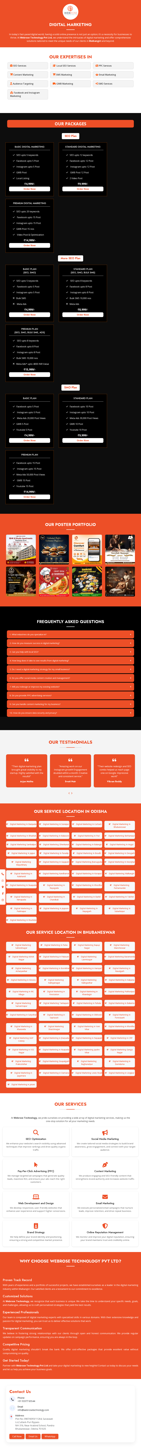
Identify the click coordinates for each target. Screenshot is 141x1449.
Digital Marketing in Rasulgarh (121, 969)
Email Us (33, 1436)
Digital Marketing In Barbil (88, 896)
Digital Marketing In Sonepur (55, 824)
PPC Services (105, 65)
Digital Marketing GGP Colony (23, 1039)
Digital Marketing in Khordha (121, 1026)
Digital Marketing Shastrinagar (56, 1028)
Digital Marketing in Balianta (121, 1003)
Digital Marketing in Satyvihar (22, 1014)
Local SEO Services (66, 65)
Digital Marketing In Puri (88, 835)
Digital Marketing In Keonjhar (121, 862)
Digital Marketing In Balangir (88, 844)
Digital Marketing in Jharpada (55, 1038)
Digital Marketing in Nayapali (88, 1038)
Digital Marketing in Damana (55, 1072)
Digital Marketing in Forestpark (121, 1016)
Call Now (16, 1436)
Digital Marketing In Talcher (121, 896)
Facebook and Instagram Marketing (25, 94)
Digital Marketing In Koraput (88, 873)
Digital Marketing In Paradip (56, 853)
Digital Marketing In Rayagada (55, 886)
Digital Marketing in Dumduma (121, 1062)
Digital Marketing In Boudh (88, 853)
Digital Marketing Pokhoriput (121, 991)
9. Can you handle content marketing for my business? (35, 704)
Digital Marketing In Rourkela (23, 920)
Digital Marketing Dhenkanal (56, 844)
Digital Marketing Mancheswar (121, 946)
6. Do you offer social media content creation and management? (40, 678)
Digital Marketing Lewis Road (88, 1072)
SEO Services (19, 65)
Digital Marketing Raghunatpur (88, 1062)
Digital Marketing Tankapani (56, 1003)
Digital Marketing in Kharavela (23, 1028)
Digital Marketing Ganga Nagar (121, 1051)
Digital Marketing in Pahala (88, 1003)
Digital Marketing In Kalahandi (23, 875)
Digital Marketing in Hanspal (88, 968)
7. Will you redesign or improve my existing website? (35, 686)
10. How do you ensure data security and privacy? (33, 712)
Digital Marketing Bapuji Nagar (88, 946)
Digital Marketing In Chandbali (55, 898)
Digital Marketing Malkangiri (121, 873)
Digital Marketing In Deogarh (121, 853)
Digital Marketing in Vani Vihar (88, 1028)
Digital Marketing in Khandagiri (88, 993)
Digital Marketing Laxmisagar (88, 958)
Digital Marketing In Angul (121, 844)
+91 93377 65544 (26, 1401)
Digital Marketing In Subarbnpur (121, 910)
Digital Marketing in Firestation (56, 993)
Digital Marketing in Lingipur (121, 1072)
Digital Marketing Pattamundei (121, 886)
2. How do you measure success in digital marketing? (35, 643)
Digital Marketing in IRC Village (23, 993)
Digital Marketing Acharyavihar (23, 969)
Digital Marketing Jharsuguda (88, 862)
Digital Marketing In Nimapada (23, 898)
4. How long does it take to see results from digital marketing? (39, 660)
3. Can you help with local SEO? (24, 651)
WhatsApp (50, 1436)
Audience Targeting (22, 83)
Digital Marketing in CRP (121, 1038)
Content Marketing (23, 74)
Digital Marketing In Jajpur (23, 853)
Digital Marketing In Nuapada (22, 885)
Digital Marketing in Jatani (23, 1084)
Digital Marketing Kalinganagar (56, 981)
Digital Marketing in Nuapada (55, 1049)
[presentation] (69, 792)
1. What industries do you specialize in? (28, 634)
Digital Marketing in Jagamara (23, 1074)
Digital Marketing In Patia (55, 945)
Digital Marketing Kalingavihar (88, 981)
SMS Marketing (63, 74)
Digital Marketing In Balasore (55, 835)
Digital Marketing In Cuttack (88, 824)
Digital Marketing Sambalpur (23, 844)
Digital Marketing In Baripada (22, 824)
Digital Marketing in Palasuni (56, 956)
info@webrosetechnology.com (33, 1410)
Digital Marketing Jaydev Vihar (88, 1051)
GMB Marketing (64, 83)
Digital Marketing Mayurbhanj (23, 863)
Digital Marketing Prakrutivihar (23, 1062)
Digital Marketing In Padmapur (23, 910)
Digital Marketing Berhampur (121, 835)
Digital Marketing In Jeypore (56, 908)
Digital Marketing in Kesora (23, 980)
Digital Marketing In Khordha (88, 885)
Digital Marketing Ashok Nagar (23, 958)
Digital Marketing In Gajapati (55, 862)
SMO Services (105, 83)
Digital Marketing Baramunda (121, 956)
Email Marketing (107, 74)
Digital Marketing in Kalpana (121, 980)
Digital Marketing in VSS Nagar (23, 1051)
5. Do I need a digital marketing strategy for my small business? (40, 669)
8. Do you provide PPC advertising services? (31, 695)
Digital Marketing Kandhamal (55, 873)
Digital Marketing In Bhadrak (23, 835)
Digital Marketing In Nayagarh (88, 910)
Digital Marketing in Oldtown (88, 1014)
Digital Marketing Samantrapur (23, 1004)
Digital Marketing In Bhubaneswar (121, 825)
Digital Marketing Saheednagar (23, 946)
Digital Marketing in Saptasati (56, 1016)
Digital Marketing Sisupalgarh (55, 1061)
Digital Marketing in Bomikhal (55, 968)
